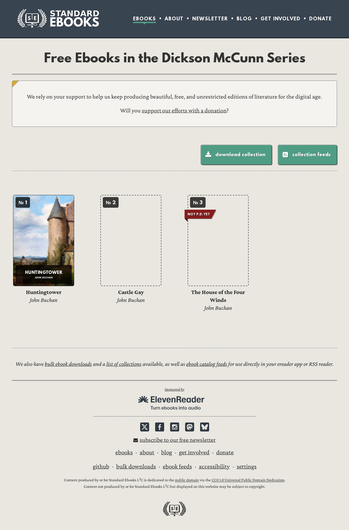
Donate (320, 18)
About (174, 18)
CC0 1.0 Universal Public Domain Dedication (248, 480)
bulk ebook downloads (68, 364)
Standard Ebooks (58, 18)
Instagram (174, 426)
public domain (187, 480)
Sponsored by (174, 389)
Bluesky (204, 426)
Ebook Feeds (177, 467)
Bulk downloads (136, 467)
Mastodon (189, 426)
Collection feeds (311, 154)
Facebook (159, 426)
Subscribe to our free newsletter (178, 440)
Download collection (240, 154)
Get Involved (280, 18)
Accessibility (214, 467)
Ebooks (144, 18)
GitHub (101, 467)
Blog (244, 18)
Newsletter (210, 18)
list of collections (124, 364)
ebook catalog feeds (206, 364)
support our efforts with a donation (184, 111)
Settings (247, 467)
